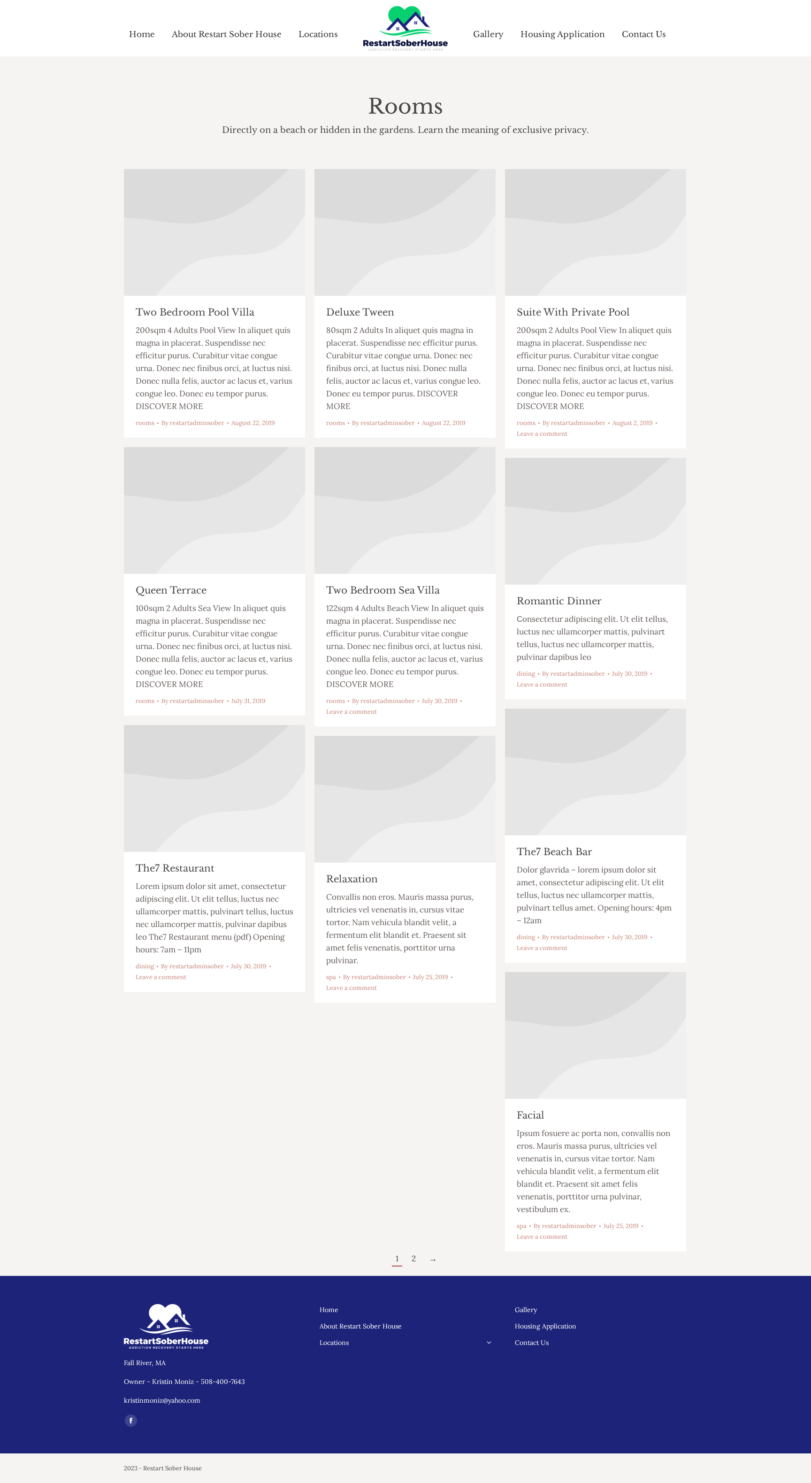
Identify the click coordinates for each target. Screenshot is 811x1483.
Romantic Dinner (559, 601)
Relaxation (352, 879)
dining (526, 674)
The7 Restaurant (175, 868)
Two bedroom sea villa (383, 590)
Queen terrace (171, 590)
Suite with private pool (573, 312)
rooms (145, 423)
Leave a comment (542, 434)
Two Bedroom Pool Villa (195, 312)
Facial (530, 1115)
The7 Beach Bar (554, 851)
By (192, 423)
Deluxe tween (360, 312)
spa (331, 977)
